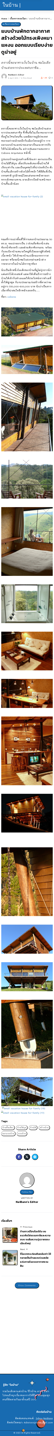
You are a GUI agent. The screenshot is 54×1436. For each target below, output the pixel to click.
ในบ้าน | (12, 5)
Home (4, 18)
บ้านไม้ (33, 1127)
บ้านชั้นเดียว (7, 1127)
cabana (11, 296)
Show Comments (27, 1285)
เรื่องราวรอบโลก (18, 18)
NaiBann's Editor (16, 75)
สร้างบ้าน (44, 1127)
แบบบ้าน (22, 1133)
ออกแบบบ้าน (8, 1133)
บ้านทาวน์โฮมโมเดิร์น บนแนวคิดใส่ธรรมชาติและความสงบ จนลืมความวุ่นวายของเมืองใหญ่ (35, 1237)
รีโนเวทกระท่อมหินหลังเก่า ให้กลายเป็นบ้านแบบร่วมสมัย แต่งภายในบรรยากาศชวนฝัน (35, 1260)
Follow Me (27, 1192)
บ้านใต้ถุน (21, 1127)
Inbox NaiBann (44, 1418)
